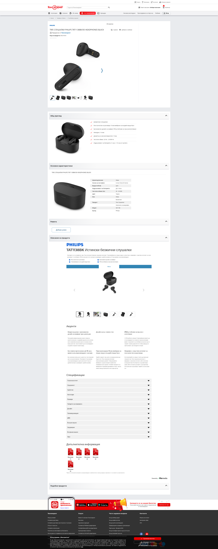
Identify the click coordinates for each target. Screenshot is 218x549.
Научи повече (64, 508)
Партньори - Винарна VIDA (116, 528)
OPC (141, 523)
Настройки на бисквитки (149, 545)
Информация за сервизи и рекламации (119, 525)
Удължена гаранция (83, 523)
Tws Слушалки (120, 202)
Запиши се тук (164, 505)
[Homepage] (55, 7)
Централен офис (144, 520)
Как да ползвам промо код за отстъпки (119, 530)
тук (82, 547)
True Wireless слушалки (73, 18)
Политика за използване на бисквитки (58, 530)
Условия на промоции (53, 528)
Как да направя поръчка (115, 533)
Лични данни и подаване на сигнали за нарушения (61, 533)
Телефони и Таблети (61, 18)
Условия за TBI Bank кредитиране (87, 525)
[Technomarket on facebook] (141, 534)
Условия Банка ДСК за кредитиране (87, 528)
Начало (52, 18)
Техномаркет (66, 33)
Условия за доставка (53, 520)
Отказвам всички (149, 542)
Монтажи (80, 520)
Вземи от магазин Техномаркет (86, 517)
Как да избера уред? (114, 517)
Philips (118, 210)
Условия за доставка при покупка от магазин (59, 523)
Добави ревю (61, 230)
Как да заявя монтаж (114, 520)
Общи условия (51, 517)
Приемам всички (149, 538)
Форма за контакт (144, 517)
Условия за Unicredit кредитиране (87, 533)
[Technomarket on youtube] (146, 534)
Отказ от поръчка (52, 525)
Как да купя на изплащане (116, 523)
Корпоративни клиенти (84, 530)
